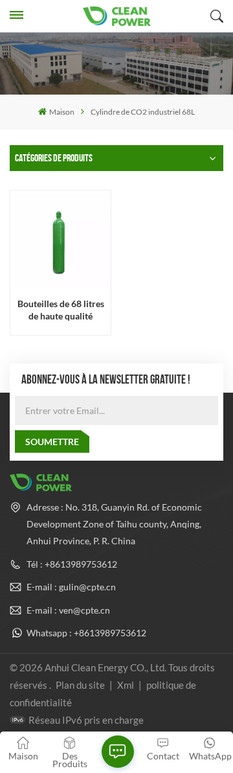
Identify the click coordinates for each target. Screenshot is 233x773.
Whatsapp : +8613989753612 (86, 632)
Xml (125, 685)
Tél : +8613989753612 (72, 564)
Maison (61, 112)
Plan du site (81, 685)
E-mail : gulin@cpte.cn (71, 586)
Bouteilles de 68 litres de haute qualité (60, 309)
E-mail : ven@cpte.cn (68, 610)
